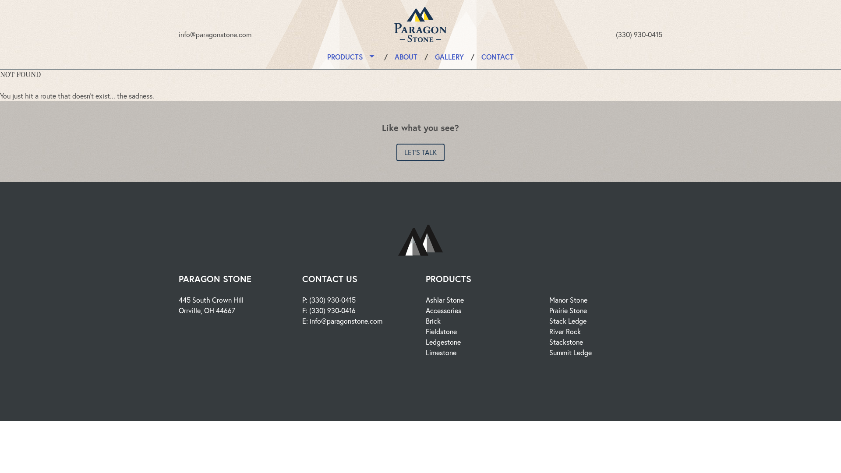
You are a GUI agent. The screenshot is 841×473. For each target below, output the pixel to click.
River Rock (565, 331)
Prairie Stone (568, 310)
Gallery (449, 56)
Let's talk (420, 152)
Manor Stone (568, 299)
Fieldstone (441, 331)
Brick (433, 320)
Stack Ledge (568, 320)
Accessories (443, 310)
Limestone (441, 352)
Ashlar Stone (445, 299)
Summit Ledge (570, 352)
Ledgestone (443, 341)
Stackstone (566, 341)
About (406, 56)
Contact (497, 56)
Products (345, 56)
